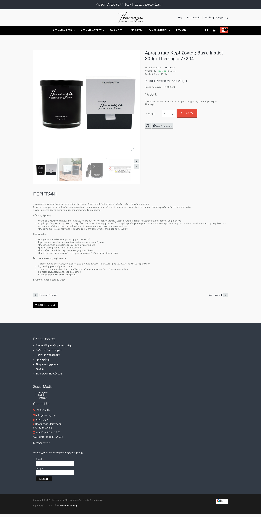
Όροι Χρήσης (43, 359)
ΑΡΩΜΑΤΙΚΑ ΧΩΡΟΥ (91, 30)
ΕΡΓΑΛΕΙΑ (181, 30)
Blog (180, 17)
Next (136, 161)
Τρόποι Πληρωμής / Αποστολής (54, 345)
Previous (136, 166)
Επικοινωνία (193, 17)
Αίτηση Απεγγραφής (47, 364)
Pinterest (42, 398)
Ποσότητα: (150, 113)
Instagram (43, 392)
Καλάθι (40, 369)
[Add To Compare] (148, 126)
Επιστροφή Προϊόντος (49, 373)
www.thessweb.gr (69, 505)
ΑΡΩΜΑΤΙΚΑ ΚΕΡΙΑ (62, 30)
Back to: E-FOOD (47, 305)
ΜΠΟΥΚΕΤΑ (137, 30)
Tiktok (41, 395)
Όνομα (39, 468)
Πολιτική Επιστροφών (49, 350)
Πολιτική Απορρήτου (48, 354)
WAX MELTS (116, 30)
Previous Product (48, 295)
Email (40, 459)
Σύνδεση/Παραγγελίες (216, 17)
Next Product (215, 295)
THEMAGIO (169, 67)
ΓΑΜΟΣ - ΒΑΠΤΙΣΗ (158, 30)
